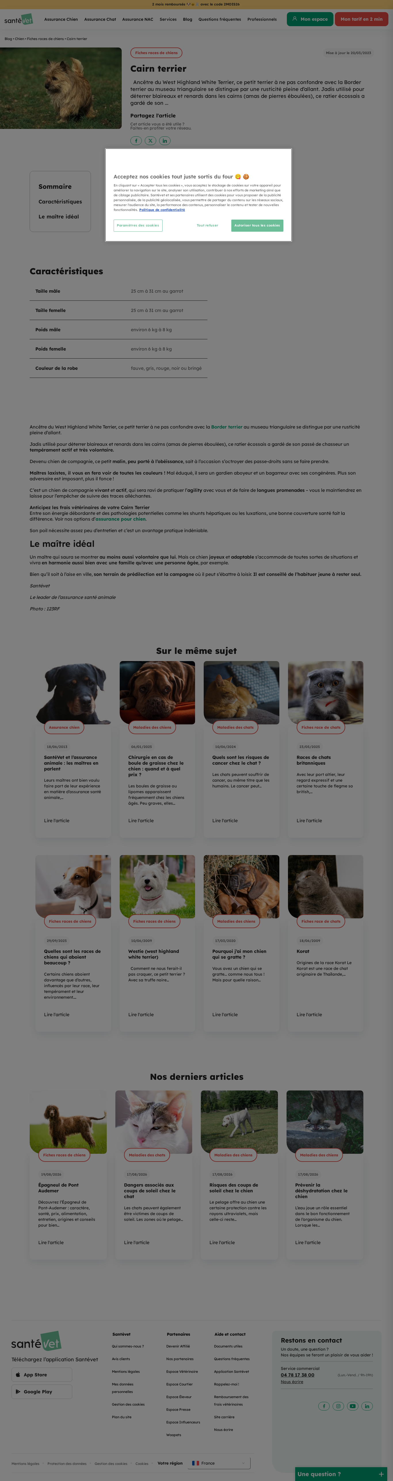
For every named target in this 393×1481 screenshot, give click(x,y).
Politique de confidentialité (162, 210)
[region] (198, 195)
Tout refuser (207, 225)
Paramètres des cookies (138, 225)
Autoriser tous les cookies (257, 225)
